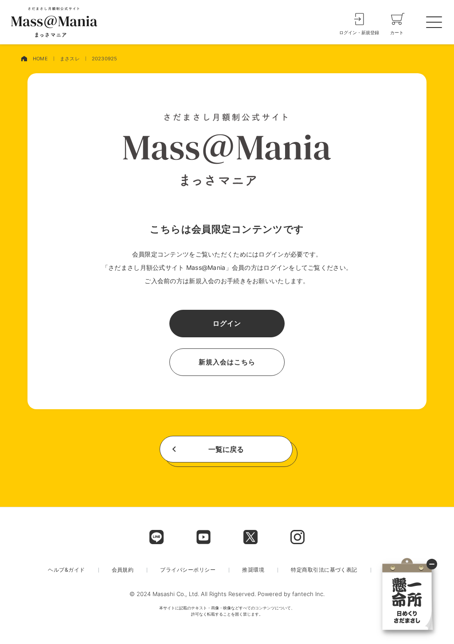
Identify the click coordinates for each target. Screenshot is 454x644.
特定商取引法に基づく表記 (324, 570)
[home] (24, 58)
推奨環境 (253, 570)
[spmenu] (434, 22)
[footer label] (156, 537)
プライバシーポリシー (187, 570)
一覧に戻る (226, 449)
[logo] (54, 22)
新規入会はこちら (227, 362)
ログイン (227, 323)
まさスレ (70, 58)
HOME (40, 58)
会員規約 (123, 570)
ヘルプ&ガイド (66, 570)
